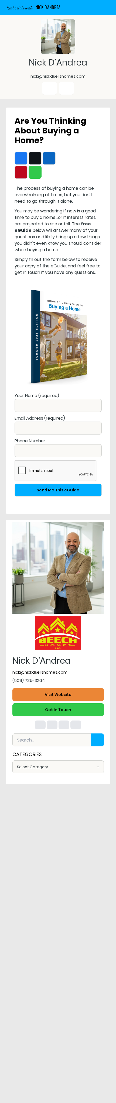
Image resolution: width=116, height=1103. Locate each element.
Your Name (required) (37, 395)
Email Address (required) (40, 418)
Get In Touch (58, 709)
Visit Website (58, 694)
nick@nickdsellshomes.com (39, 672)
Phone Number (30, 441)
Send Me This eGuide (58, 490)
